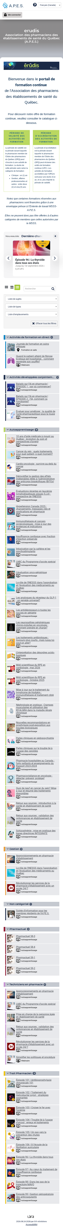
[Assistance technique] (35, 5)
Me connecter (14, 15)
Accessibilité (31, 1224)
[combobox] (49, 5)
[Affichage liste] (17, 287)
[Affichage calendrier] (12, 287)
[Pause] (55, 236)
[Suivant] (54, 258)
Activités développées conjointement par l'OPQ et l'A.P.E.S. (32, 377)
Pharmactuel (17, 929)
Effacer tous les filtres (46, 323)
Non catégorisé (19, 904)
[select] (56, 299)
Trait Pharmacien (20, 1073)
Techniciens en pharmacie (26, 984)
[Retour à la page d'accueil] (12, 5)
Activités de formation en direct (29, 337)
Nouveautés (12, 236)
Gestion (14, 849)
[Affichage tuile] (6, 287)
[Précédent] (8, 258)
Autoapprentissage (21, 430)
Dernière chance (33, 236)
